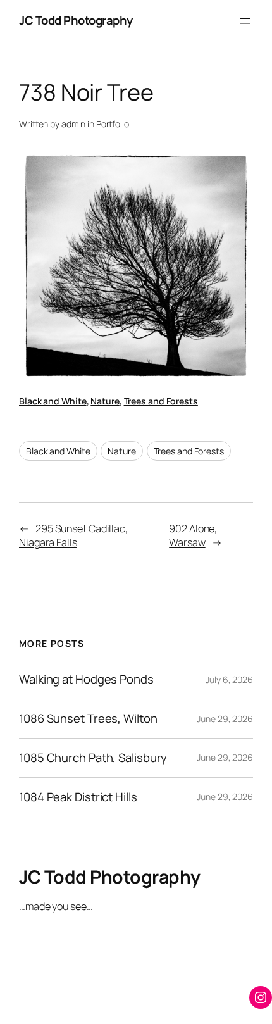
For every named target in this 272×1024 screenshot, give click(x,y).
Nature (104, 401)
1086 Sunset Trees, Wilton (88, 718)
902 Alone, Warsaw (193, 535)
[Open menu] (245, 20)
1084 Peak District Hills (78, 797)
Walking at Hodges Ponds (86, 679)
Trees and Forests (161, 401)
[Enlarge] (236, 165)
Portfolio (112, 124)
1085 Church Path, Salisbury (93, 758)
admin (73, 124)
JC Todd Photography (76, 20)
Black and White (53, 401)
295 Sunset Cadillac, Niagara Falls (73, 535)
